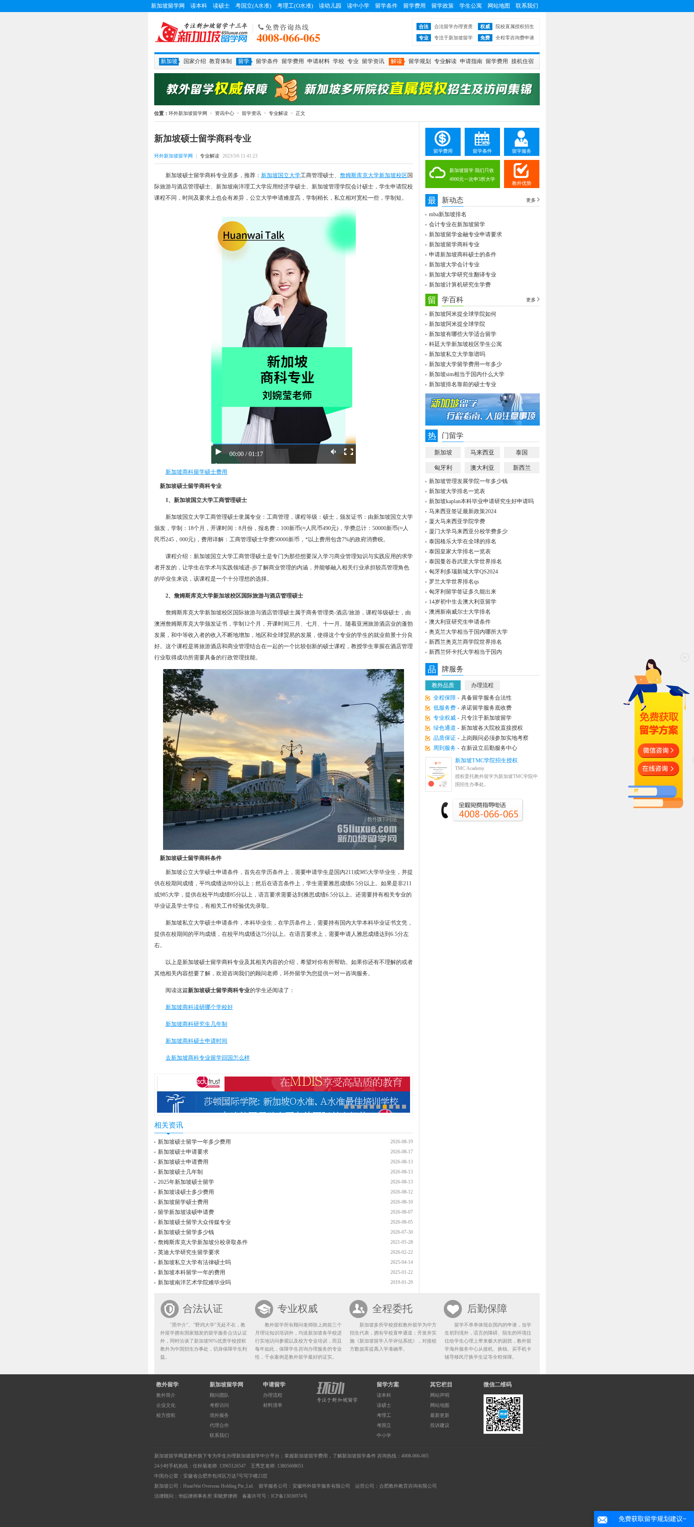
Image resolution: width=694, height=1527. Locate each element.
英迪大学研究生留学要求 (189, 1252)
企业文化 (166, 1405)
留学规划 (419, 61)
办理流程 (482, 685)
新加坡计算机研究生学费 (460, 285)
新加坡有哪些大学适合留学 (462, 334)
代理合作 (219, 1425)
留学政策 (442, 6)
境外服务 (219, 1415)
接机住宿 (522, 61)
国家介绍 (195, 61)
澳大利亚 (482, 468)
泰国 (522, 452)
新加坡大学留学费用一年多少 (465, 364)
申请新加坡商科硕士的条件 (462, 255)
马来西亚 (482, 452)
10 (404, 1107)
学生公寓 (470, 6)
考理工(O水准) (295, 6)
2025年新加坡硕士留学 (186, 1182)
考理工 (384, 1415)
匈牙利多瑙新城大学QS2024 (463, 572)
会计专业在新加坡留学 (457, 224)
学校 (338, 61)
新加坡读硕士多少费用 (186, 1192)
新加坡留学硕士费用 (183, 1202)
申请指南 (471, 61)
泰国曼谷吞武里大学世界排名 (465, 562)
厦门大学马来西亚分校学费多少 (468, 531)
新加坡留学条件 (359, 1456)
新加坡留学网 (168, 6)
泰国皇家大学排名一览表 (460, 552)
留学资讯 (373, 61)
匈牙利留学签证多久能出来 (462, 592)
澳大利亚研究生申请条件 (460, 622)
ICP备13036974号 (289, 1496)
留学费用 (414, 6)
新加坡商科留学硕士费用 (196, 472)
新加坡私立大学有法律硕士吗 (194, 1262)
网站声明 (439, 1395)
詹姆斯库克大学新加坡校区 (373, 175)
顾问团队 (219, 1395)
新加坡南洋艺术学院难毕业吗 (194, 1282)
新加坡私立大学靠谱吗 (457, 354)
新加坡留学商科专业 (454, 245)
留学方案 (388, 1385)
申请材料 (318, 61)
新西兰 (522, 468)
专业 (353, 61)
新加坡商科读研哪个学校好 (199, 1007)
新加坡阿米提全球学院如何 (462, 314)
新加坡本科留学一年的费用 (191, 1272)
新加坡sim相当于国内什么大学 (466, 374)
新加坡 (443, 452)
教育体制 (220, 61)
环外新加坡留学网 (201, 32)
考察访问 (219, 1405)
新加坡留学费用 (311, 1456)
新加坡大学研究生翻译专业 (462, 275)
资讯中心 (224, 113)
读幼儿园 (330, 6)
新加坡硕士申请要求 (183, 1152)
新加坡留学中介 (253, 1456)
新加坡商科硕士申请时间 (196, 1041)
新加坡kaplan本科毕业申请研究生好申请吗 (481, 501)
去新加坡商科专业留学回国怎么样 (207, 1058)
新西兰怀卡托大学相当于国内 (465, 652)
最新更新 (439, 1415)
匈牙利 (443, 468)
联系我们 (527, 6)
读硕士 (221, 6)
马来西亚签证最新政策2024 (462, 511)
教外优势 (521, 183)
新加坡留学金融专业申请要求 (465, 234)
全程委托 (392, 1308)
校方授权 (166, 1415)
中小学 (384, 1435)
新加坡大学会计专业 (454, 265)
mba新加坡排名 (448, 214)
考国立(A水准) (253, 6)
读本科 (198, 6)
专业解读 (445, 61)
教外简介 (166, 1395)
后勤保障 (487, 1308)
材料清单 (272, 1405)
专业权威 (298, 1308)
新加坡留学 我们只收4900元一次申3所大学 (472, 175)
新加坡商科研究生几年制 (196, 1024)
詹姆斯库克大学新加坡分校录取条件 (203, 1242)
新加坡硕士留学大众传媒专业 (194, 1222)
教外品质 (443, 685)
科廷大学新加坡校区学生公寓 (465, 344)
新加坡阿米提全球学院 (457, 324)
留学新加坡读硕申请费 (186, 1212)
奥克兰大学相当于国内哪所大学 (468, 632)
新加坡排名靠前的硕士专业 (462, 384)
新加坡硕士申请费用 (183, 1162)
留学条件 (386, 6)
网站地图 (499, 6)
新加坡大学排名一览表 (457, 491)
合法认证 (203, 1308)
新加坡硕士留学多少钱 (186, 1232)
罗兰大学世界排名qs (454, 582)
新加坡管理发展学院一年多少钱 (468, 481)
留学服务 (521, 151)
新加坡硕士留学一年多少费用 (194, 1142)
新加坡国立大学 (280, 175)
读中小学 (358, 6)
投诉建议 (439, 1425)
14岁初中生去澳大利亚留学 (462, 602)
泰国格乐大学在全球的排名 (462, 541)
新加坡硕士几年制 (180, 1172)
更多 (531, 200)
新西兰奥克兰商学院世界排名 (465, 642)
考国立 (384, 1425)
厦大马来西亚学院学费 (457, 521)
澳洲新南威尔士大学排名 (460, 612)
